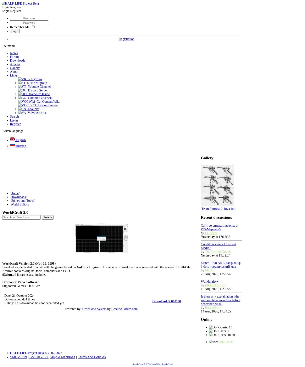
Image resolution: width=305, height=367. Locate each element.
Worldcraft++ (209, 281)
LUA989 (211, 233)
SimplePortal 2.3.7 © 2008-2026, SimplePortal (153, 364)
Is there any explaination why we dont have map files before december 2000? (220, 300)
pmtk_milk (226, 342)
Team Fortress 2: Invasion (218, 208)
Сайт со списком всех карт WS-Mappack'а (220, 227)
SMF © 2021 (38, 357)
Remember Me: (20, 27)
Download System (94, 309)
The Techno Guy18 (218, 251)
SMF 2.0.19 (18, 357)
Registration (126, 39)
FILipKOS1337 (215, 285)
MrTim (209, 270)
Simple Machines (62, 357)
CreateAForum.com (124, 309)
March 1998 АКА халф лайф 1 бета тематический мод (220, 264)
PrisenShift (212, 307)
